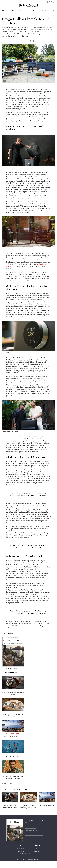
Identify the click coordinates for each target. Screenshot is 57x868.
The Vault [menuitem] (44, 10)
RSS (54, 2)
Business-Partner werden (34, 834)
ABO (45, 2)
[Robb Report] (28, 5)
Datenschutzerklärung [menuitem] (23, 853)
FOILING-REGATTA (13, 754)
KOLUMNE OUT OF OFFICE (13, 774)
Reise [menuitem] (12, 10)
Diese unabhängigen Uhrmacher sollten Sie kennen (13, 693)
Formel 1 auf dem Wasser (13, 756)
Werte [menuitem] (33, 10)
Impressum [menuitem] (20, 848)
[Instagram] (50, 2)
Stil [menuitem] (3, 10)
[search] (54, 11)
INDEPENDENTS (13, 690)
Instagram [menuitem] (37, 851)
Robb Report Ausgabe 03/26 (13, 668)
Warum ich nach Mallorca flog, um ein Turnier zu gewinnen (13, 777)
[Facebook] (48, 2)
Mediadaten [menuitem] (20, 851)
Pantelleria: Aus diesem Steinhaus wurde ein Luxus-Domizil (13, 715)
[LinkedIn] (52, 2)
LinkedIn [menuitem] (36, 853)
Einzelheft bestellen (32, 830)
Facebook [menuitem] (37, 848)
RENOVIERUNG (13, 712)
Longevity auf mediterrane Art (13, 736)
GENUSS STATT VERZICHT (12, 734)
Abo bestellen (30, 827)
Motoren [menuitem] (22, 10)
